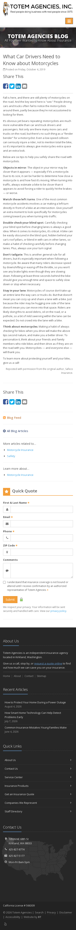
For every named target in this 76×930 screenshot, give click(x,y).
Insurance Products (17, 786)
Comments (10, 560)
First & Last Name (16, 502)
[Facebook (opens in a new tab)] (5, 86)
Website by (32, 917)
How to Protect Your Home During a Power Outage (35, 704)
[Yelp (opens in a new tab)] (5, 924)
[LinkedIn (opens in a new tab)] (18, 86)
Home (6, 676)
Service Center (14, 777)
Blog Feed (14, 417)
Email (8, 517)
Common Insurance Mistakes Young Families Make (36, 729)
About (17, 676)
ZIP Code (10, 545)
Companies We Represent (21, 803)
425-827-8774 (17, 849)
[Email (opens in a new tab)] (24, 86)
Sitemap (41, 676)
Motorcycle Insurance (20, 450)
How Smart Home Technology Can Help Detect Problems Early (33, 717)
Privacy (51, 912)
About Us (10, 760)
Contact (29, 676)
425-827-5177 (17, 856)
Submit (10, 599)
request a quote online (48, 663)
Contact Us (11, 768)
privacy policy (58, 611)
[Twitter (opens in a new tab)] (12, 86)
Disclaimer (65, 912)
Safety (11, 456)
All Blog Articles (17, 431)
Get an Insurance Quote (19, 794)
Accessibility (12, 917)
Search (39, 912)
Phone (9, 531)
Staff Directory (13, 811)
